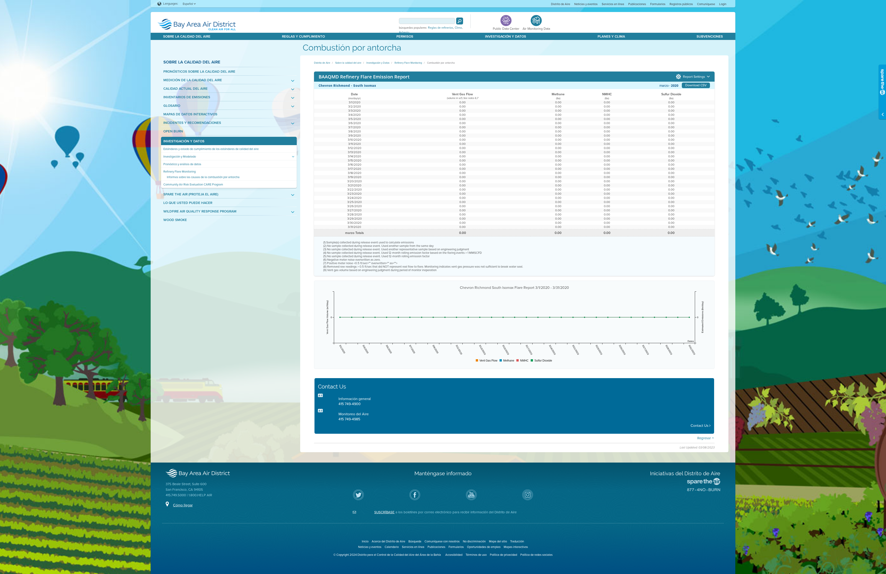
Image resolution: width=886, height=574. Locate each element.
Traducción (517, 541)
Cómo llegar (183, 505)
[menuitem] (560, 4)
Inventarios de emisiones (186, 97)
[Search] (459, 21)
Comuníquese (706, 4)
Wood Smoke (175, 220)
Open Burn (173, 131)
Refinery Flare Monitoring (179, 171)
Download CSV (695, 85)
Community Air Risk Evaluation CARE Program (193, 184)
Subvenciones (710, 36)
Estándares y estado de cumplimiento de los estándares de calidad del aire (211, 148)
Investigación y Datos (505, 36)
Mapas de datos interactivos (190, 114)
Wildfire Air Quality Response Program (199, 211)
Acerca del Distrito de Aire (388, 541)
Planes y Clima (611, 36)
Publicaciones (637, 4)
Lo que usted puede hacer (187, 203)
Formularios (657, 4)
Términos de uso (476, 555)
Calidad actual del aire (185, 88)
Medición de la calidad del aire (192, 80)
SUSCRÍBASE (384, 512)
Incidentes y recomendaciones (192, 123)
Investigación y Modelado (179, 156)
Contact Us (700, 426)
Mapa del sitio (498, 541)
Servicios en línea (613, 4)
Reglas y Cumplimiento (303, 36)
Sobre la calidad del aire (186, 36)
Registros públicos (681, 4)
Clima (458, 28)
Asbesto (404, 32)
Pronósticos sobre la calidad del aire (199, 71)
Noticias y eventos (586, 4)
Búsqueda (414, 541)
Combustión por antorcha (441, 63)
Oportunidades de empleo (483, 547)
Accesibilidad (453, 555)
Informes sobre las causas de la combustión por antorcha (203, 177)
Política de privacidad (503, 555)
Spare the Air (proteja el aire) (190, 194)
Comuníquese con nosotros (442, 541)
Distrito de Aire (560, 4)
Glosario (171, 106)
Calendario (392, 547)
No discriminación (474, 541)
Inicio (365, 541)
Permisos (404, 36)
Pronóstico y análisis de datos (182, 164)
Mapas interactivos (516, 547)
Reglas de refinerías (440, 28)
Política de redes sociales (536, 555)
